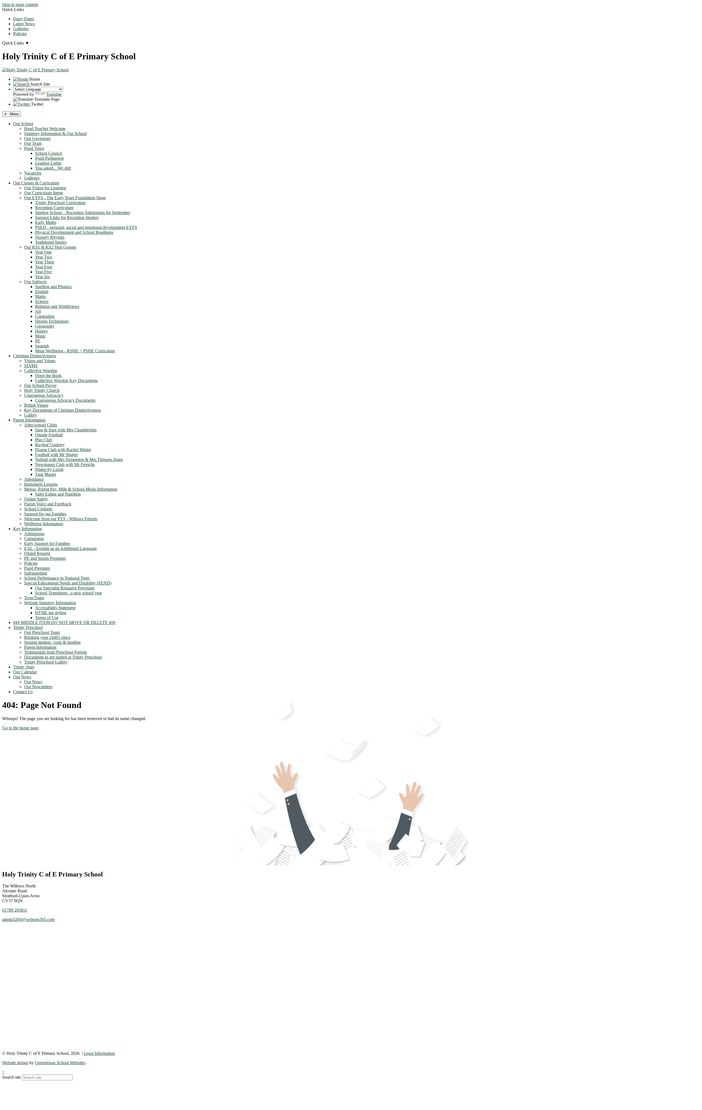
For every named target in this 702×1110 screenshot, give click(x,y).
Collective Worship (40, 370)
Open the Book (48, 375)
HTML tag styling (50, 612)
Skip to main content (20, 4)
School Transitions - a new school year (68, 593)
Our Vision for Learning (45, 188)
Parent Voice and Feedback (47, 504)
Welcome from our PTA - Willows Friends (60, 518)
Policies (20, 33)
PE (37, 341)
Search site (11, 1077)
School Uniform (38, 509)
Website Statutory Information (50, 602)
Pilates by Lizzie (49, 469)
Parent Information (29, 420)
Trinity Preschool (28, 627)
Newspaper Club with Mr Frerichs (65, 464)
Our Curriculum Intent (43, 192)
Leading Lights (48, 163)
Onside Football (49, 434)
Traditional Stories (51, 242)
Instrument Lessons (41, 484)
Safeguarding (35, 573)
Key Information (27, 528)
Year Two (43, 257)
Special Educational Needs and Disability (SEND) (67, 583)
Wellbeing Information (43, 523)
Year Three (44, 262)
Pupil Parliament (49, 158)
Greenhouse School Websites (60, 1062)
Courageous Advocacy (44, 395)
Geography (45, 326)
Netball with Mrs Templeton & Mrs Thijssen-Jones (79, 459)
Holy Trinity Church (42, 390)
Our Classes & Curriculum (36, 183)
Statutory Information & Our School (55, 133)
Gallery (30, 415)
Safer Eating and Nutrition (58, 494)
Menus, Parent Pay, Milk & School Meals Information (70, 489)
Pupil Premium (37, 568)
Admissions (34, 533)
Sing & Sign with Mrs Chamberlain (66, 430)
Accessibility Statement (55, 607)
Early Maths (45, 222)
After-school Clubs (40, 425)
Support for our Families (45, 514)
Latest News (24, 23)
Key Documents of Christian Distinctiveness (62, 410)
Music (40, 336)
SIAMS (31, 365)
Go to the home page (20, 728)
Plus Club (43, 439)
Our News (22, 677)
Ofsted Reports (37, 553)
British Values (36, 405)
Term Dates (34, 597)
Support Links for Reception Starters (66, 217)
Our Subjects (35, 281)
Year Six (42, 276)
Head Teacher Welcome (45, 128)
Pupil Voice (34, 148)
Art (38, 311)
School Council (48, 153)
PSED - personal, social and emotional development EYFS (86, 227)
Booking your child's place (47, 637)
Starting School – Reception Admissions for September (82, 212)
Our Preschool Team (42, 632)
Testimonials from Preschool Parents (55, 652)
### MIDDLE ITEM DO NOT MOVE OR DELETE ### (64, 622)
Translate (54, 94)
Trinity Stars (23, 667)
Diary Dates (23, 18)
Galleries (21, 28)
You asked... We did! (53, 168)
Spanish (42, 346)
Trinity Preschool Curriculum (60, 202)
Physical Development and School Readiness (74, 232)
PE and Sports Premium (45, 558)
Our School (23, 123)
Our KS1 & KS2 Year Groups (50, 247)
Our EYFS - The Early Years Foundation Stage (65, 197)
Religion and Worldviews (57, 306)
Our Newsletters (38, 686)
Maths (40, 296)
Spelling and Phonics (53, 286)
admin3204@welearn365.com (28, 919)
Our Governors (37, 138)
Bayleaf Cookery (50, 444)
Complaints (34, 538)
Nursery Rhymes (49, 237)
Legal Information (99, 1053)
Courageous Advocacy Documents (65, 400)
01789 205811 (14, 910)
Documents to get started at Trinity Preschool (63, 657)
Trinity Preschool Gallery (46, 662)
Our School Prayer (40, 385)
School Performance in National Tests (56, 578)
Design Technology (52, 321)
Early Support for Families (47, 543)
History (41, 331)
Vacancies (32, 173)
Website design (15, 1062)
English (41, 291)
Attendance (34, 479)
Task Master (45, 474)
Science (42, 301)
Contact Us (23, 691)
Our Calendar (25, 672)
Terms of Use (46, 617)
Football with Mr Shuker (56, 454)
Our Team (33, 143)
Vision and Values (39, 360)
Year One (43, 252)
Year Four (43, 267)
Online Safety (36, 499)
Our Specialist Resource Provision (64, 588)
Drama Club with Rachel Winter (63, 449)
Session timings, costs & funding (52, 642)
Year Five (43, 271)
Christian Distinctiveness (34, 355)
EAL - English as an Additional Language (60, 548)
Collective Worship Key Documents (66, 380)
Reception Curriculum (54, 207)
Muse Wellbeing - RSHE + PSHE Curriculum (75, 351)
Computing (45, 316)
